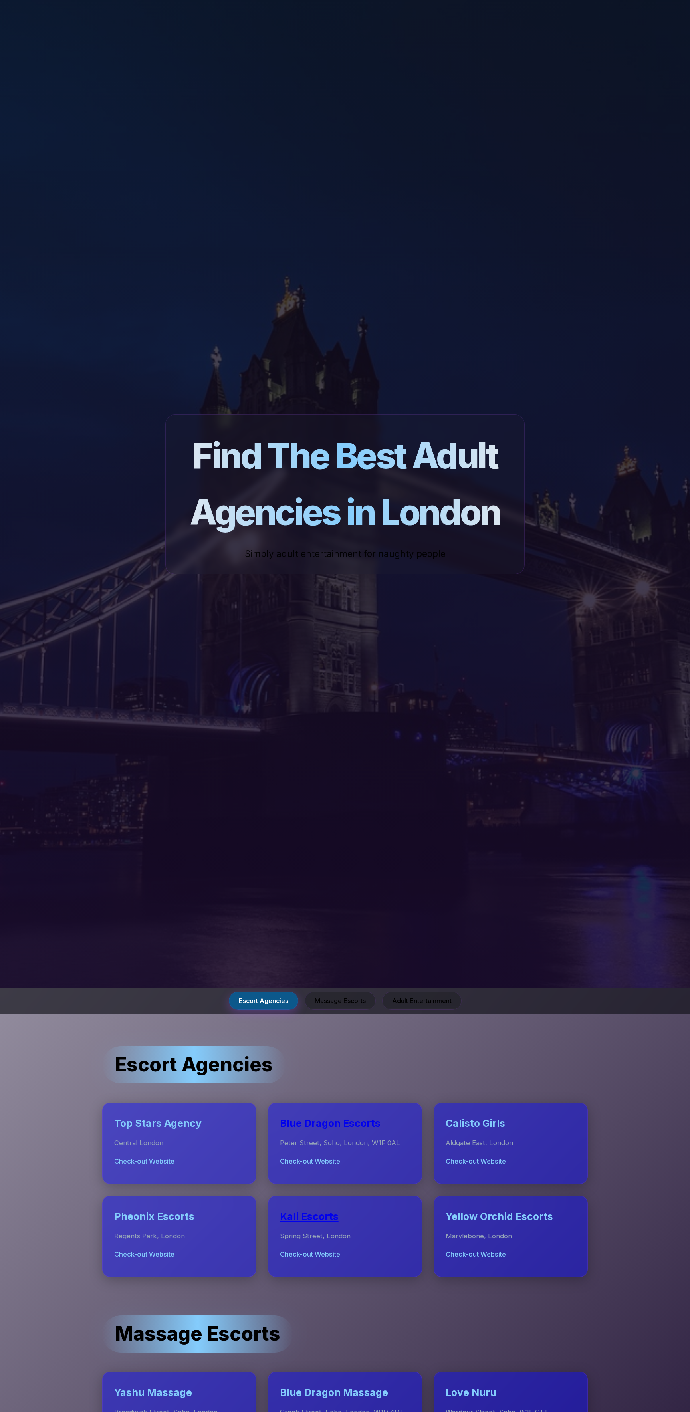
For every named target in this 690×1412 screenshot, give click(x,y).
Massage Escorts (340, 1001)
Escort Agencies (263, 1001)
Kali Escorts (309, 1216)
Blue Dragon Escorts (330, 1123)
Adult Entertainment (422, 1001)
